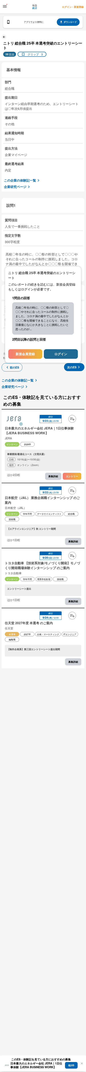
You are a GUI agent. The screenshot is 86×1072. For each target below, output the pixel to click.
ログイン (60, 354)
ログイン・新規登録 (73, 7)
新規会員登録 (25, 354)
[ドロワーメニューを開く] (4, 6)
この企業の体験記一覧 (20, 180)
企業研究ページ (15, 186)
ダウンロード (70, 21)
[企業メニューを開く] (14, 419)
